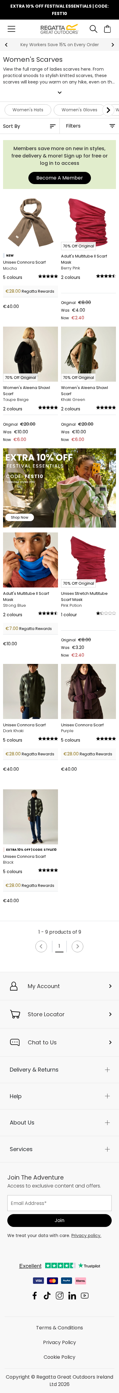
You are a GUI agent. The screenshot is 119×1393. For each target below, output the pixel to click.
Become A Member (59, 177)
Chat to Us (42, 1042)
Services (21, 1149)
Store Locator (46, 1014)
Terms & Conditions (59, 1327)
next (113, 45)
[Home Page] (59, 28)
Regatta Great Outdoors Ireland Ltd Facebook (34, 1295)
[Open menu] (11, 29)
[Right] (108, 110)
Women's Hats (28, 110)
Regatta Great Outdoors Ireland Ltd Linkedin (72, 1295)
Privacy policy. (86, 1235)
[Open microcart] (107, 29)
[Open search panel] (93, 29)
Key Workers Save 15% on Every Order (59, 45)
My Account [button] (44, 986)
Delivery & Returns (34, 1069)
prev (6, 45)
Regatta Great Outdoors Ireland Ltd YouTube (84, 1295)
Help (16, 1096)
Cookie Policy (59, 1357)
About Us (22, 1122)
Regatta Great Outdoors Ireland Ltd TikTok (47, 1295)
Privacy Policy (59, 1342)
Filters (73, 125)
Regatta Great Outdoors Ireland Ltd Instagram (59, 1295)
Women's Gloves (79, 110)
